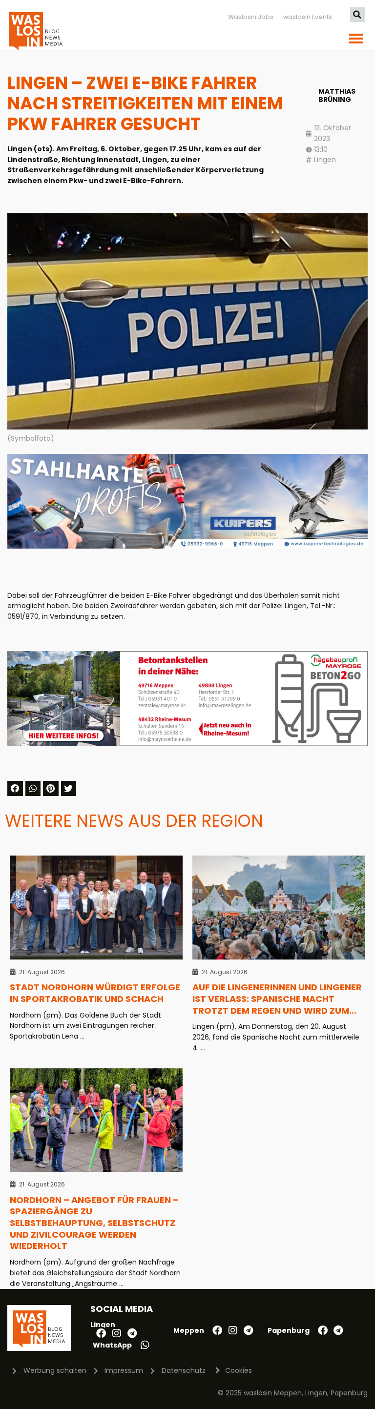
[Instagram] (117, 1333)
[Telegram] (132, 1333)
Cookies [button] (238, 1370)
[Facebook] (101, 1333)
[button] (357, 14)
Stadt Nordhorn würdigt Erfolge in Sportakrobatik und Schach (95, 993)
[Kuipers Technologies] (187, 546)
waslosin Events (307, 17)
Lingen (325, 159)
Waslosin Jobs (250, 17)
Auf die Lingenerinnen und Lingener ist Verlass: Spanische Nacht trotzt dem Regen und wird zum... (277, 998)
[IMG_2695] (187, 743)
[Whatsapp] (145, 1345)
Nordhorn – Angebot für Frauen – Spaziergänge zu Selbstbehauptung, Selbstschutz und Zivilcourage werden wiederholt (94, 1223)
